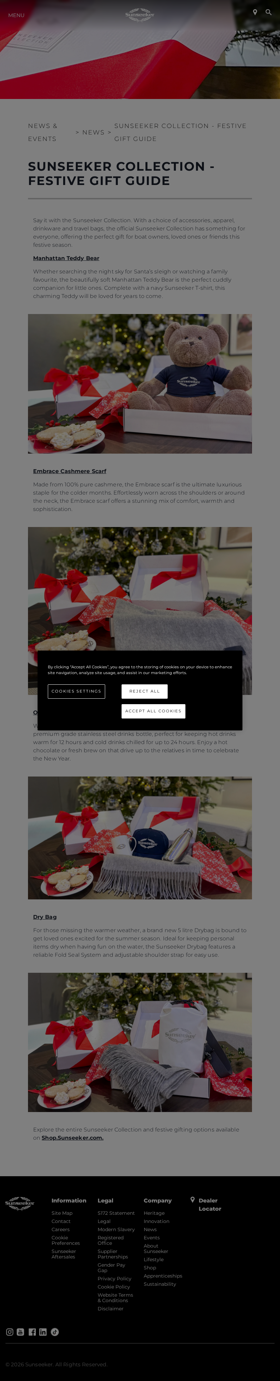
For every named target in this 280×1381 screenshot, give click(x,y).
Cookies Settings (76, 691)
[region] (140, 690)
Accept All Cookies (153, 711)
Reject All (144, 691)
